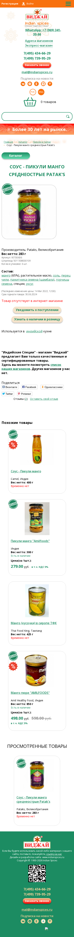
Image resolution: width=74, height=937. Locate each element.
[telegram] (30, 84)
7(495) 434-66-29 (37, 53)
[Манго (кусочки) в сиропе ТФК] (37, 600)
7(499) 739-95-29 (37, 58)
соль (56, 275)
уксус (29, 284)
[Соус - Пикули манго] (37, 449)
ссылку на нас (54, 854)
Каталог (23, 142)
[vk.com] (23, 84)
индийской (34, 331)
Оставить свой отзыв (44, 399)
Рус (33, 92)
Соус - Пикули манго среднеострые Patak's (33, 799)
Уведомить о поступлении (37, 310)
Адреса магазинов (39, 41)
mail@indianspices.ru (37, 72)
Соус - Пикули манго (26, 471)
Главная (8, 142)
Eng (41, 92)
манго (6, 275)
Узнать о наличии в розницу (37, 319)
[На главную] (37, 19)
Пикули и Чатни (42, 142)
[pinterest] (50, 84)
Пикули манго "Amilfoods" (30, 541)
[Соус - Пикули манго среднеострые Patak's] (37, 775)
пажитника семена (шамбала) (32, 280)
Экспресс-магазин (39, 45)
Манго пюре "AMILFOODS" (30, 693)
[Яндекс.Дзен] (43, 84)
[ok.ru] (36, 84)
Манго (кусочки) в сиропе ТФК (34, 623)
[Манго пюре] (37, 670)
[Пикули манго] (37, 518)
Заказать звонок (37, 65)
